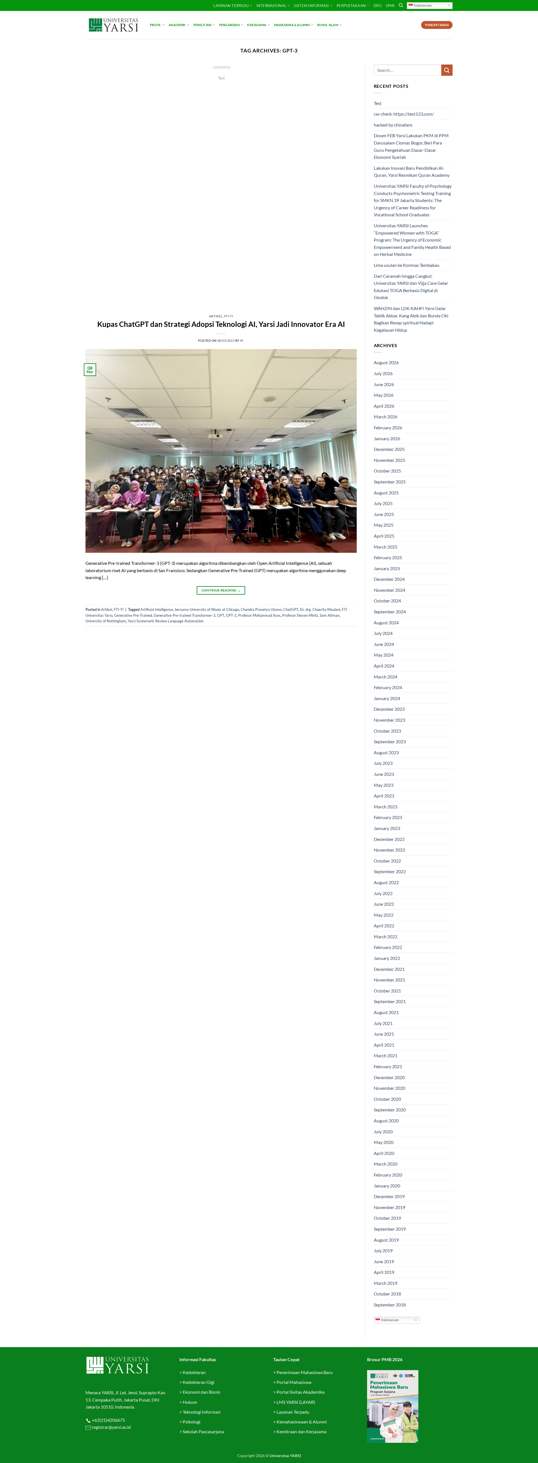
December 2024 (389, 579)
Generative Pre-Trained (133, 615)
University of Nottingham (105, 621)
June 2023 (384, 774)
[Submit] (447, 70)
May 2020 (383, 1142)
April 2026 (384, 406)
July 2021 (383, 1023)
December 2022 (389, 839)
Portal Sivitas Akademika (300, 1392)
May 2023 (383, 785)
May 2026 (383, 395)
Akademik (177, 25)
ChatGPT (290, 609)
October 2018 (387, 1293)
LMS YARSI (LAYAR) (296, 1402)
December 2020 (389, 1077)
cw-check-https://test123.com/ (404, 113)
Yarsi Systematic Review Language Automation (165, 621)
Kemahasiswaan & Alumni (302, 1421)
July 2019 (383, 1250)
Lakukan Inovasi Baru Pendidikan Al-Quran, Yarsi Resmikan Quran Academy (411, 171)
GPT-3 (231, 615)
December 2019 (389, 1196)
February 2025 (388, 557)
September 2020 (390, 1109)
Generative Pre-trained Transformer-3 (184, 615)
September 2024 (390, 611)
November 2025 (389, 460)
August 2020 (386, 1120)
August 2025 (386, 492)
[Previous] (98, 185)
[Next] (344, 185)
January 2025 (387, 568)
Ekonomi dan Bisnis (201, 1392)
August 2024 (386, 622)
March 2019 (385, 1283)
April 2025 (384, 535)
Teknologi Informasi (202, 1411)
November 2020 (389, 1088)
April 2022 (384, 925)
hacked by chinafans (393, 124)
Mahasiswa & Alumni (292, 25)
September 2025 (390, 481)
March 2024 (385, 676)
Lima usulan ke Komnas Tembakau (406, 265)
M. (242, 340)
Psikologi (191, 1421)
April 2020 (384, 1153)
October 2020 (387, 1099)
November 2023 (389, 720)
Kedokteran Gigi (198, 1382)
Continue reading (221, 88)
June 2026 (384, 384)
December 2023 (389, 709)
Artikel (216, 316)
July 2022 (383, 893)
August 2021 (386, 1012)
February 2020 (388, 1174)
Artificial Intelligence (156, 609)
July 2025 (383, 503)
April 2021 (384, 1044)
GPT (220, 615)
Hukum (190, 1402)
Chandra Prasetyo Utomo (261, 609)
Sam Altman (329, 615)
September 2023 (390, 741)
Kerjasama (256, 25)
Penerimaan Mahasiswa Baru (305, 1372)
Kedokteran (194, 1372)
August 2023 (386, 752)
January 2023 (387, 828)
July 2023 (383, 763)
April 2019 (384, 1272)
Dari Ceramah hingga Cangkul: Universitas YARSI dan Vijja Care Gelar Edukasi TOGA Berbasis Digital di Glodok (411, 286)
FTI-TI (228, 316)
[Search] (401, 5)
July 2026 (383, 373)
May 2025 (383, 525)
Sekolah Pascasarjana (203, 1431)
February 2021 (388, 1066)
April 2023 (384, 795)
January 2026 (387, 438)
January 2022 (387, 958)
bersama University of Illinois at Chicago (207, 609)
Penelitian (202, 25)
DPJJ (378, 5)
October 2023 (387, 730)
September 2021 (390, 1001)
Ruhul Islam (327, 25)
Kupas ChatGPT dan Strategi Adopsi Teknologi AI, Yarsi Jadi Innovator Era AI (221, 324)
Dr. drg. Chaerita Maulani (320, 609)
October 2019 (387, 1218)
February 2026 (388, 427)
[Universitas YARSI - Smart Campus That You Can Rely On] (113, 25)
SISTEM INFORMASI (311, 5)
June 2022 (384, 904)
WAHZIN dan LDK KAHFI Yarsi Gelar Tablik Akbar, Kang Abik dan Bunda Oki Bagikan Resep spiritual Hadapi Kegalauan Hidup (411, 319)
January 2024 (387, 698)
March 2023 (385, 806)
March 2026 (385, 416)
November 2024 (389, 590)
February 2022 (388, 947)
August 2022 (386, 882)
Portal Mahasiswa (294, 1382)
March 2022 (385, 936)
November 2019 (389, 1207)
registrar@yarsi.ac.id (111, 1427)
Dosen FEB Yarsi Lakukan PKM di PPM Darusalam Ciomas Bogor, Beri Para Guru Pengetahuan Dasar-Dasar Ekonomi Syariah (411, 146)
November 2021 (389, 979)
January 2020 (387, 1185)
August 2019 (386, 1239)
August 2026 (386, 362)
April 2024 (384, 665)
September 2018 (390, 1304)
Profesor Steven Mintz (300, 615)
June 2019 (384, 1261)
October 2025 (387, 470)
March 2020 (385, 1163)
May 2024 (383, 654)
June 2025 (384, 514)
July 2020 (383, 1131)
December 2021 (389, 969)
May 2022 (383, 915)
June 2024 (384, 644)
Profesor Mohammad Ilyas (259, 615)
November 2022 (389, 849)
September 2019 (390, 1229)
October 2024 (387, 600)
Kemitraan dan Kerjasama (301, 1431)
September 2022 (390, 871)
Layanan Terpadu (231, 5)
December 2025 (389, 449)
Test (378, 103)
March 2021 (385, 1055)
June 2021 (384, 1034)
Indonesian (422, 5)
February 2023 (388, 817)
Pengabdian (229, 25)
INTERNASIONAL (271, 5)
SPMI (390, 5)
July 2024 (383, 633)
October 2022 (387, 860)
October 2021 (387, 990)
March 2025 (385, 546)
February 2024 (388, 687)
